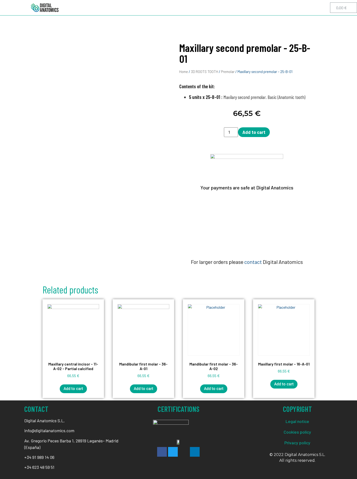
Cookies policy (297, 432)
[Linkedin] (318, 8)
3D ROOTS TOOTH (204, 71)
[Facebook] (286, 8)
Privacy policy (297, 442)
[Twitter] (297, 8)
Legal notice (297, 421)
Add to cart (253, 132)
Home (183, 71)
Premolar (228, 71)
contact (253, 262)
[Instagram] (308, 8)
